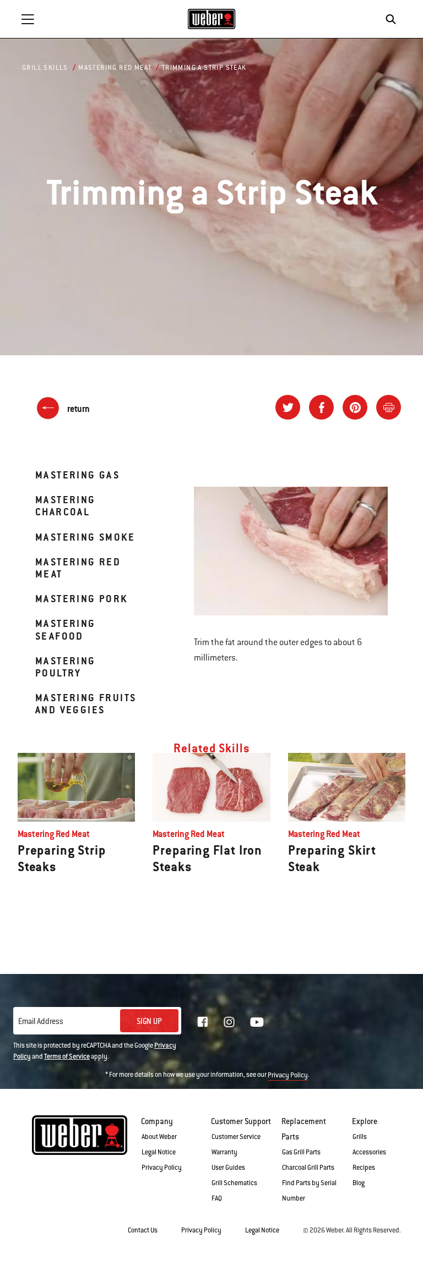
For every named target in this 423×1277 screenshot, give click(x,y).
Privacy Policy (288, 1075)
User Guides (228, 1167)
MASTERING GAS (77, 475)
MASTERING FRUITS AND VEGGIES (85, 703)
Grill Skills (45, 67)
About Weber (159, 1136)
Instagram (229, 1021)
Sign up (149, 1021)
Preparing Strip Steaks (61, 858)
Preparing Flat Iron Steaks (207, 858)
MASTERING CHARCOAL (65, 505)
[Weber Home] (212, 19)
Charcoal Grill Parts (308, 1167)
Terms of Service (67, 1056)
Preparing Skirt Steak (332, 858)
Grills (359, 1136)
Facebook (202, 1021)
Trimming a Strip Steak (204, 67)
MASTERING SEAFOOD (65, 629)
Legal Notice (159, 1152)
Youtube (257, 1022)
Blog (358, 1183)
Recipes (363, 1167)
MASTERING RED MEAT (78, 567)
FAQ (217, 1198)
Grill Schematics (234, 1183)
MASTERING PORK (81, 598)
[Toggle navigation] (27, 19)
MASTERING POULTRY (65, 666)
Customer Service (236, 1136)
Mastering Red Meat (114, 67)
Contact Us (143, 1230)
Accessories (369, 1152)
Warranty (224, 1152)
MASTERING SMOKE (85, 537)
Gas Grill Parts (301, 1152)
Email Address (40, 1021)
